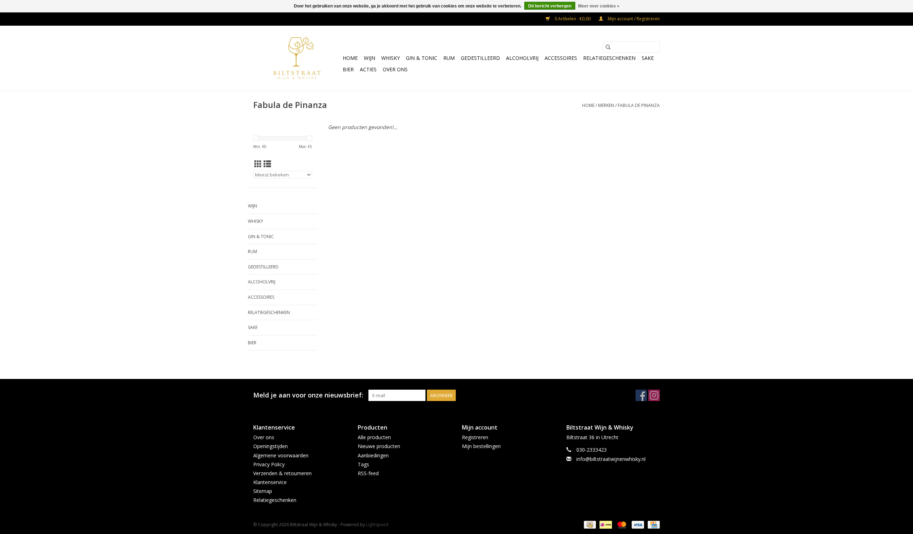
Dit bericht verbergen (549, 6)
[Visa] (637, 524)
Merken (606, 105)
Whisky (390, 58)
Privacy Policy (269, 464)
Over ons (395, 69)
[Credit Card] (652, 524)
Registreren (475, 437)
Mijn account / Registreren (633, 19)
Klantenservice (270, 482)
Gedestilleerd (480, 58)
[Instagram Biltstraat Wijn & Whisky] (654, 395)
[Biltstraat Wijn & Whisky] (297, 58)
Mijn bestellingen (481, 446)
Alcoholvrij (522, 58)
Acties (368, 69)
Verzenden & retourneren (282, 473)
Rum (449, 58)
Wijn (369, 58)
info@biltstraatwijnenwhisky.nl (611, 459)
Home (350, 58)
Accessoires (561, 58)
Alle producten (374, 437)
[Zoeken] (608, 47)
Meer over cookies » (598, 6)
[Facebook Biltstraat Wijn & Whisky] (641, 395)
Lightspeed (377, 525)
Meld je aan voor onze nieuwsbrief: (308, 395)
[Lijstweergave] (267, 164)
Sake (648, 58)
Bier (348, 69)
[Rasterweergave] (258, 164)
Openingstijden (270, 446)
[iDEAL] (605, 524)
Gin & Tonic (421, 58)
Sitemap (262, 491)
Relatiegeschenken (609, 58)
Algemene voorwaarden (280, 455)
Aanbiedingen (373, 455)
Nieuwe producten (379, 446)
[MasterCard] (621, 524)
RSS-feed (368, 473)
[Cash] (589, 524)
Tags (363, 464)
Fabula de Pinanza (639, 105)
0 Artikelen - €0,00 (573, 19)
